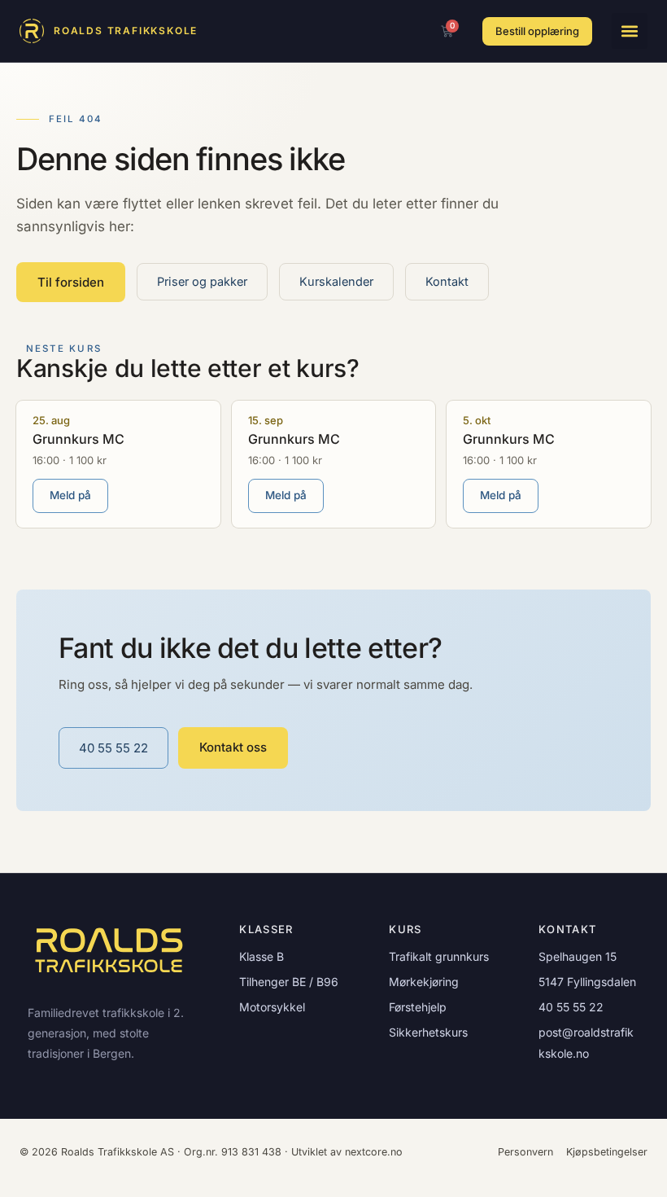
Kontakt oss (233, 747)
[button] (629, 31)
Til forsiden (70, 282)
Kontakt (447, 281)
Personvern (525, 1152)
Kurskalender (336, 281)
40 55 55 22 (113, 748)
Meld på (70, 495)
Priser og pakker (202, 281)
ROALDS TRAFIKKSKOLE (126, 30)
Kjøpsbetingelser (606, 1152)
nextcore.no (374, 1152)
